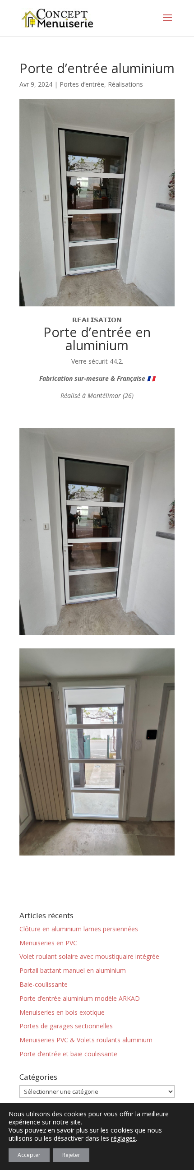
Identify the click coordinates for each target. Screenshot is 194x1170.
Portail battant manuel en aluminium (72, 970)
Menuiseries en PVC (48, 943)
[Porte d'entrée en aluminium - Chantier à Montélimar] (97, 634)
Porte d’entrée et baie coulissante (68, 1054)
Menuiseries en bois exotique (62, 1012)
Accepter (29, 1155)
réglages (123, 1138)
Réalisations (125, 84)
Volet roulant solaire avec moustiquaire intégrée (89, 956)
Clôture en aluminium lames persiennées (78, 929)
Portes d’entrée (82, 84)
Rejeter (71, 1155)
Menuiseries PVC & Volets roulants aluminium (85, 1040)
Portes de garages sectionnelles (66, 1026)
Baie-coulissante (43, 984)
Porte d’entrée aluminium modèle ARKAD (79, 998)
